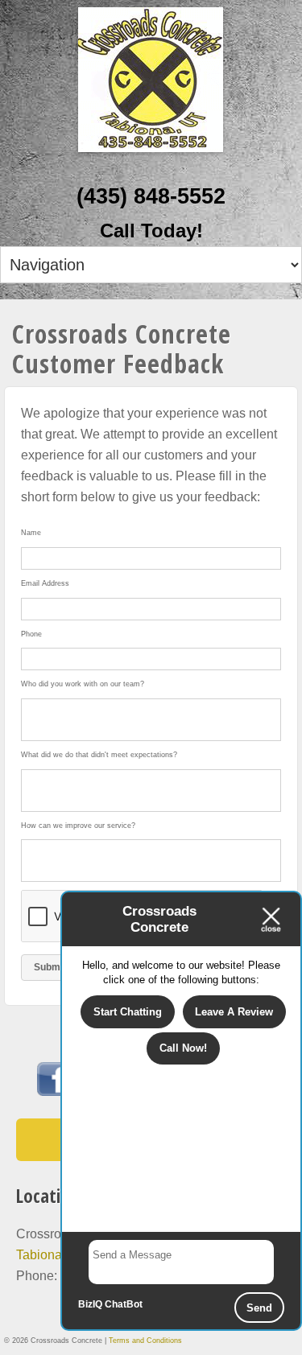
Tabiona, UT (51, 1255)
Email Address (45, 583)
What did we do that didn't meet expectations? (99, 755)
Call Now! (183, 1048)
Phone (31, 634)
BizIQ (90, 1304)
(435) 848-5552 (151, 196)
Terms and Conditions (145, 1340)
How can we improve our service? (78, 826)
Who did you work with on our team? (82, 684)
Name (31, 533)
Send (259, 1308)
